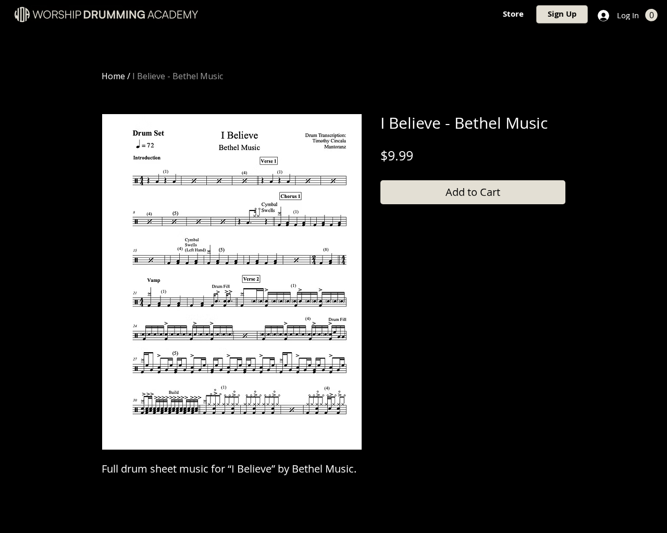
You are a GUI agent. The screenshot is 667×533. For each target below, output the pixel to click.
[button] (651, 15)
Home (113, 76)
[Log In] (602, 15)
